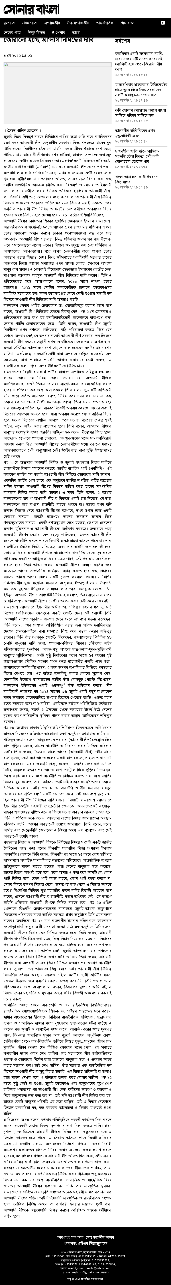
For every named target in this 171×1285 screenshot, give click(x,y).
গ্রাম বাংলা (127, 23)
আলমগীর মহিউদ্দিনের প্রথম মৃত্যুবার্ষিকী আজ (135, 133)
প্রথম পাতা (29, 23)
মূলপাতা (9, 23)
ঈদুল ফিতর (36, 32)
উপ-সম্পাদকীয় (78, 23)
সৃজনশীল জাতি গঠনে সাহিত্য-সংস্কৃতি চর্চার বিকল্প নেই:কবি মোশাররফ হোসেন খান (137, 156)
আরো (76, 32)
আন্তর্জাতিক (104, 23)
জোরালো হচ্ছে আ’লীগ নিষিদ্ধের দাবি (49, 40)
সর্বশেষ (122, 41)
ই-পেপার (58, 32)
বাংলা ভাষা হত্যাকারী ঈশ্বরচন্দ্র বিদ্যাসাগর (137, 179)
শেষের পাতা (12, 32)
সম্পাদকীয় (52, 23)
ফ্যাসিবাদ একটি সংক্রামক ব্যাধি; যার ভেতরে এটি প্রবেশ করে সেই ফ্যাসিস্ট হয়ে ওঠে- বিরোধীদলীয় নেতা (139, 61)
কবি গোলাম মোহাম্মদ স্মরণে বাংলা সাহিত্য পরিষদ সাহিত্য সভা (140, 113)
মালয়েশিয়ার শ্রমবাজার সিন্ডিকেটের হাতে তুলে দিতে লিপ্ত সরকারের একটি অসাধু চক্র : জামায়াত (141, 90)
